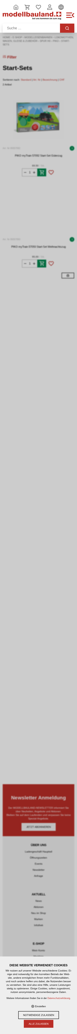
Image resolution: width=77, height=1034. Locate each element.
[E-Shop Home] (32, 17)
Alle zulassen (39, 1023)
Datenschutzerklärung (58, 998)
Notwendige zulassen (38, 1015)
